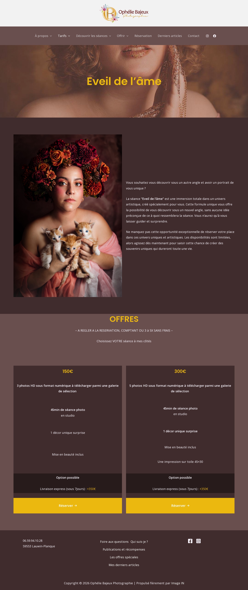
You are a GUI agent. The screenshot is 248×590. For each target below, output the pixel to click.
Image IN (177, 583)
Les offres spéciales (124, 557)
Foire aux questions (114, 542)
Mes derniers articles (124, 565)
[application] (50, 35)
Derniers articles (170, 36)
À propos (41, 36)
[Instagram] (207, 35)
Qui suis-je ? (139, 542)
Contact (193, 36)
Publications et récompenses (124, 549)
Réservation (143, 36)
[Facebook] (214, 35)
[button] (67, 505)
